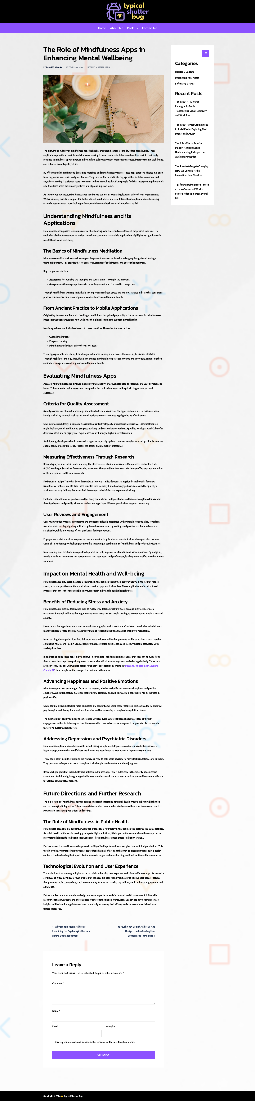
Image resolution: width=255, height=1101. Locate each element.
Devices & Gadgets (184, 72)
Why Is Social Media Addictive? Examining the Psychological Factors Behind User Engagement (71, 931)
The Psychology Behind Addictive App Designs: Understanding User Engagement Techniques (135, 931)
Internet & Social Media (99, 67)
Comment (58, 983)
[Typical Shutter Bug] (127, 11)
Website (110, 1026)
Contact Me (149, 28)
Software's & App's (184, 83)
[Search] (205, 53)
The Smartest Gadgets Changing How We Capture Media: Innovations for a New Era (191, 171)
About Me (116, 28)
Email (55, 1026)
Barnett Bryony (54, 67)
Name (56, 1011)
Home (102, 28)
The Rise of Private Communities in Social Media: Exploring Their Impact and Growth (191, 129)
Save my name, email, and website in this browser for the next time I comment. (95, 1042)
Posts (130, 28)
